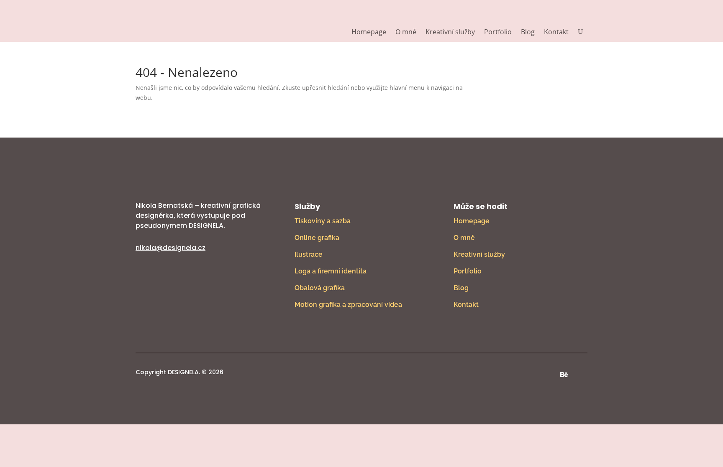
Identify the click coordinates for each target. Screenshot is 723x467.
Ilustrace (309, 254)
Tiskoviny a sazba (323, 221)
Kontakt (556, 32)
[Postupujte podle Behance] (564, 374)
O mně (405, 32)
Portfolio (498, 32)
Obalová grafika (320, 288)
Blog (528, 32)
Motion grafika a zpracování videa (348, 305)
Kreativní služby (450, 32)
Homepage (368, 32)
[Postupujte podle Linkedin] (580, 374)
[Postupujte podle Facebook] (530, 374)
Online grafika (317, 238)
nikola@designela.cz (170, 248)
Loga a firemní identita (331, 271)
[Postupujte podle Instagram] (547, 374)
